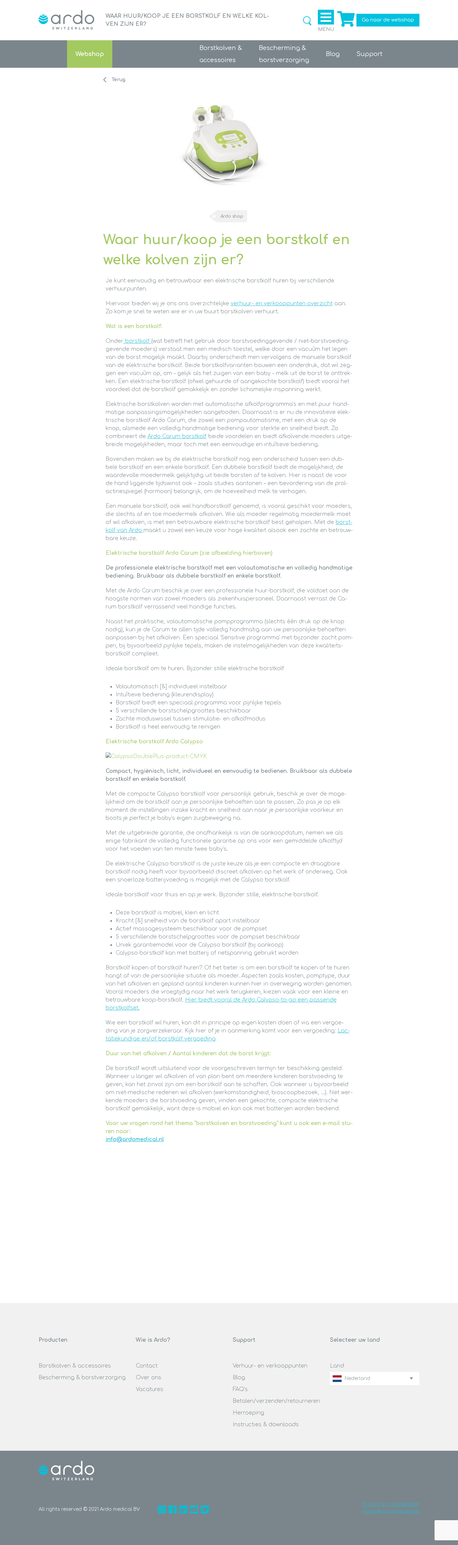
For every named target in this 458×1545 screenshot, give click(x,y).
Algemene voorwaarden (390, 1511)
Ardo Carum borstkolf (177, 436)
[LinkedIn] (183, 1509)
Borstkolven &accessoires (220, 54)
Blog (333, 54)
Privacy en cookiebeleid (390, 1504)
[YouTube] (194, 1509)
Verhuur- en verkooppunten (270, 1366)
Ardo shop (232, 216)
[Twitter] (205, 1509)
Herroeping (248, 1413)
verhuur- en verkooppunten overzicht (282, 304)
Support (369, 54)
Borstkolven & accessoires (75, 1366)
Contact (147, 1366)
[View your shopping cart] (345, 27)
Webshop (89, 54)
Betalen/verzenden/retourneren (276, 1401)
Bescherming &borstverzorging (284, 54)
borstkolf (137, 341)
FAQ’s (240, 1389)
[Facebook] (173, 1509)
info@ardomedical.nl (135, 1139)
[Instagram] (162, 1509)
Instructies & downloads (266, 1425)
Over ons (148, 1378)
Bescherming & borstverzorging (82, 1378)
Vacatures (149, 1389)
